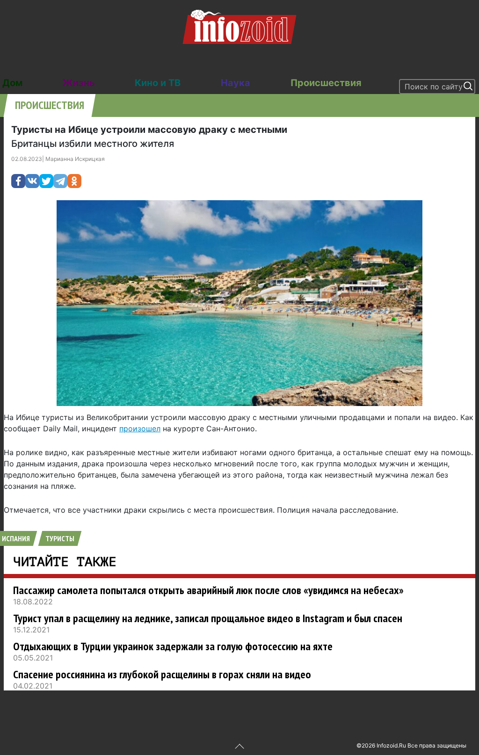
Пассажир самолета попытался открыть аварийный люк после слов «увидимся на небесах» (208, 590)
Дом (12, 82)
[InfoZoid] (239, 26)
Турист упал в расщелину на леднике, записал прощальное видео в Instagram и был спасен (207, 618)
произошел (139, 428)
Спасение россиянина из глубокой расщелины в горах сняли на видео (162, 674)
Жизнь (79, 82)
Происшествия (326, 82)
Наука (235, 82)
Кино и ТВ (158, 82)
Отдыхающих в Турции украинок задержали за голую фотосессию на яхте (173, 646)
